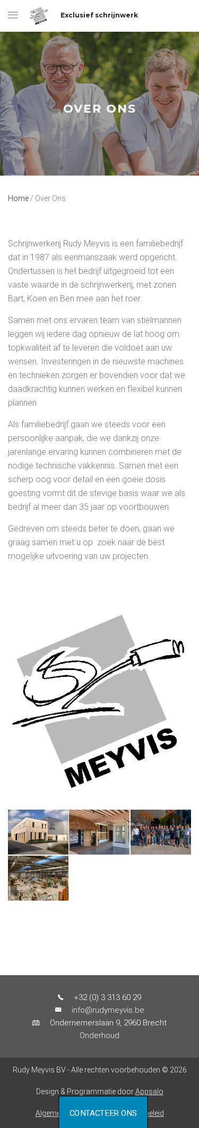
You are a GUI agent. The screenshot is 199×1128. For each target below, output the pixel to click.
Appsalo (149, 1091)
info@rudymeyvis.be (108, 1010)
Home (18, 198)
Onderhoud (99, 1035)
